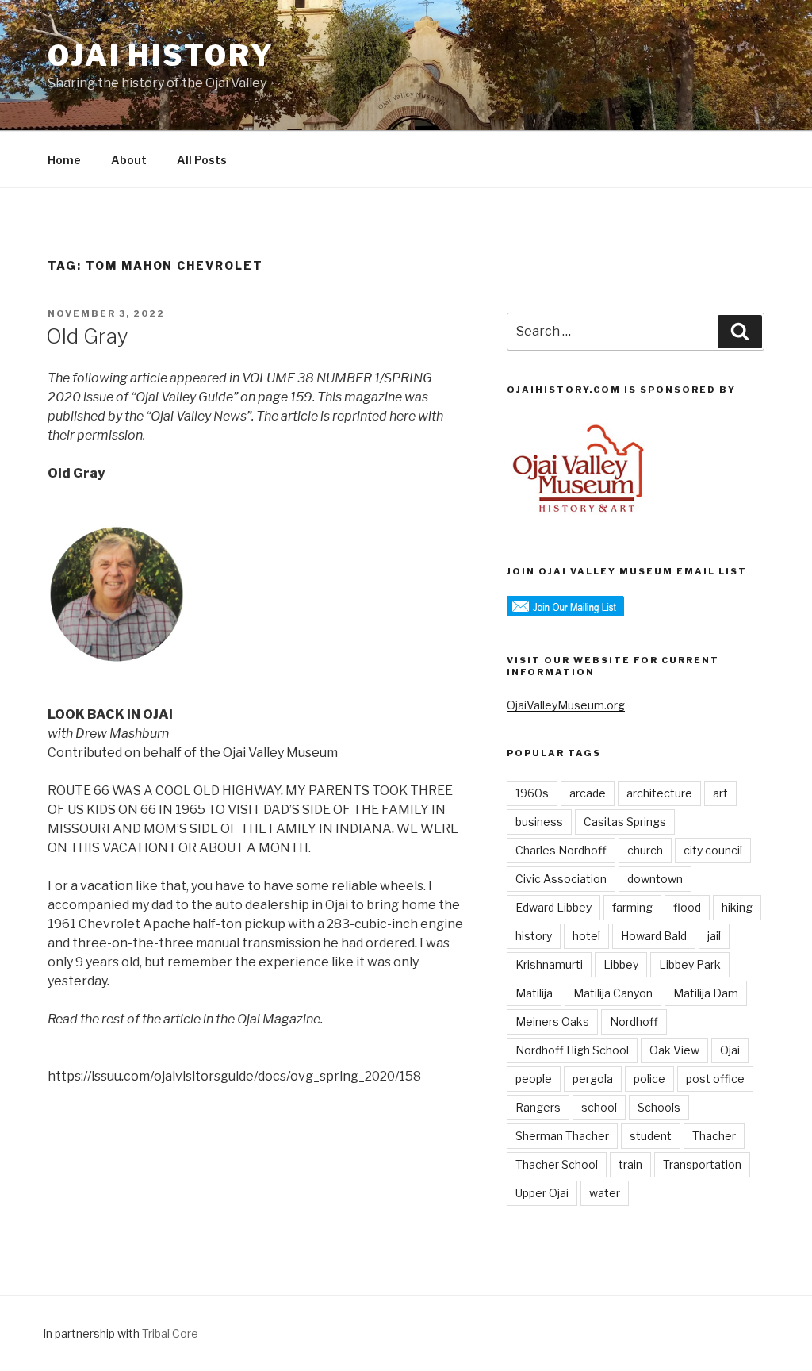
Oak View (674, 1050)
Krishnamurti (549, 964)
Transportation (702, 1164)
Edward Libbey (553, 907)
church (645, 850)
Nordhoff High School (572, 1050)
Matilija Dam (705, 993)
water (604, 1193)
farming (632, 907)
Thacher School (556, 1164)
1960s (532, 793)
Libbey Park (690, 964)
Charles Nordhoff (561, 850)
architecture (659, 793)
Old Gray (87, 336)
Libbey (620, 964)
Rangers (538, 1107)
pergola (593, 1078)
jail (714, 936)
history (533, 936)
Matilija (534, 993)
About (129, 160)
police (649, 1078)
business (539, 821)
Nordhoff (634, 1021)
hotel (586, 936)
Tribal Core (170, 1333)
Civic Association (561, 878)
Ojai (730, 1050)
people (533, 1078)
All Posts (202, 160)
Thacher (714, 1135)
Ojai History (161, 55)
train (630, 1164)
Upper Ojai (542, 1193)
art (720, 793)
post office (715, 1078)
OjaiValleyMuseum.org (566, 705)
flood (687, 907)
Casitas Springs (625, 821)
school (599, 1107)
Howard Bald (654, 936)
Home (64, 160)
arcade (587, 793)
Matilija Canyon (613, 993)
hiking (737, 907)
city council (713, 850)
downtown (655, 878)
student (651, 1135)
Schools (659, 1107)
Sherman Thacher (562, 1135)
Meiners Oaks (552, 1021)
